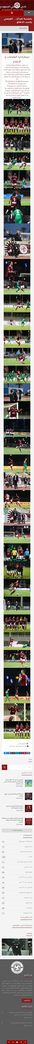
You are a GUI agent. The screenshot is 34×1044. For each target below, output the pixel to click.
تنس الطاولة (28, 898)
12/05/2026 (19, 810)
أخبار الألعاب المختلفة (25, 841)
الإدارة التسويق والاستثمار (24, 862)
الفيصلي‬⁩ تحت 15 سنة (25, 877)
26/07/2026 (19, 786)
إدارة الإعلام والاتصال (26, 852)
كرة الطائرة (28, 903)
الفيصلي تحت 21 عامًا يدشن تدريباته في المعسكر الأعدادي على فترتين (13, 782)
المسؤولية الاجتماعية (25, 893)
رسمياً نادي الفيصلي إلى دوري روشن (21, 1023)
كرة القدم (12, 746)
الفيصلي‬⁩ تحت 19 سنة (25, 887)
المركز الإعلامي (22, 744)
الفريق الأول (18, 746)
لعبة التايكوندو (27, 913)
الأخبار (24, 746)
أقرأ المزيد (27, 1000)
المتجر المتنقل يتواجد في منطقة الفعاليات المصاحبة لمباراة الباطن (12, 820)
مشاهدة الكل (18, 830)
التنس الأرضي (28, 867)
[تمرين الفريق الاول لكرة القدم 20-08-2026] (17, 947)
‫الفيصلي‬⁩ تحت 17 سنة (25, 882)
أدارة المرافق (28, 846)
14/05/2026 (19, 798)
